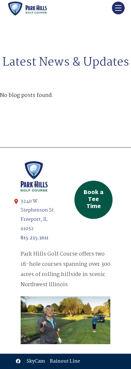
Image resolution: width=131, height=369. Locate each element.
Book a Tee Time (93, 200)
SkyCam (36, 361)
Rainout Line (65, 361)
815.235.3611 (34, 238)
